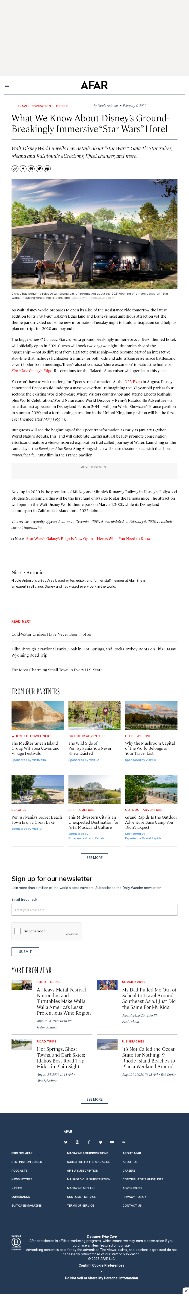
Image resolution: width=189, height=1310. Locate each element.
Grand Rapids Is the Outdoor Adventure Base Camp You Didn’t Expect (151, 822)
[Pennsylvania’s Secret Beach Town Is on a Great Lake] (38, 789)
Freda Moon (130, 1021)
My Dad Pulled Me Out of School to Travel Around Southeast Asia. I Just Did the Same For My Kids (149, 998)
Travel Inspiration (34, 106)
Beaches (19, 810)
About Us (130, 1162)
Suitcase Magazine (26, 1205)
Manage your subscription (88, 1179)
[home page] (94, 85)
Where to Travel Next (31, 736)
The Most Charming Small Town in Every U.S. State (57, 669)
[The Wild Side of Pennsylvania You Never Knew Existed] (94, 715)
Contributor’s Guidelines (143, 1179)
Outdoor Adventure (87, 736)
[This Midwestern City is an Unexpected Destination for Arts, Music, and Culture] (94, 789)
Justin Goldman (47, 1027)
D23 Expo (133, 381)
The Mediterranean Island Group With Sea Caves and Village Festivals (35, 748)
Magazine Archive (81, 1188)
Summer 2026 (133, 982)
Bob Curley (168, 1074)
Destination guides (27, 1162)
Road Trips (46, 1041)
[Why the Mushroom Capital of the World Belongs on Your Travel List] (151, 715)
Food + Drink (48, 982)
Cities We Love (138, 736)
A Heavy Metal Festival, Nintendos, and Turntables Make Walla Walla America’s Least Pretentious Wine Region (64, 1001)
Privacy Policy (134, 1197)
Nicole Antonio (28, 572)
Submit (25, 952)
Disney (62, 106)
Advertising (132, 1188)
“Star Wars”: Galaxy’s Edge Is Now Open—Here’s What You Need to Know (88, 538)
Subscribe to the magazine (88, 1162)
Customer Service (81, 1197)
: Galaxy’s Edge (32, 370)
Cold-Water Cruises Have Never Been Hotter (52, 634)
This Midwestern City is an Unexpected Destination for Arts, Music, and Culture (93, 822)
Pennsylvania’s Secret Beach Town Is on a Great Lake (37, 819)
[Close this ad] (186, 1290)
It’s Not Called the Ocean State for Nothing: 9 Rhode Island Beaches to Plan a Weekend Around (149, 1057)
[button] (101, 1265)
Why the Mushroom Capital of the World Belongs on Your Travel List (150, 748)
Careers (129, 1170)
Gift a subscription (82, 1170)
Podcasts (20, 1170)
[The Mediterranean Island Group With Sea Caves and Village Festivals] (38, 715)
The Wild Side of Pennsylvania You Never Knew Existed (90, 748)
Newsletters (22, 1179)
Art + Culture (81, 810)
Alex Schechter (46, 1080)
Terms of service (80, 1205)
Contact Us (132, 1205)
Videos (17, 1188)
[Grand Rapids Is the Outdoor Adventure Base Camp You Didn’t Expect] (151, 789)
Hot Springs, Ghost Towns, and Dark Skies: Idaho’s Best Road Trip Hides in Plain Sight (61, 1057)
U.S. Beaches (133, 1041)
